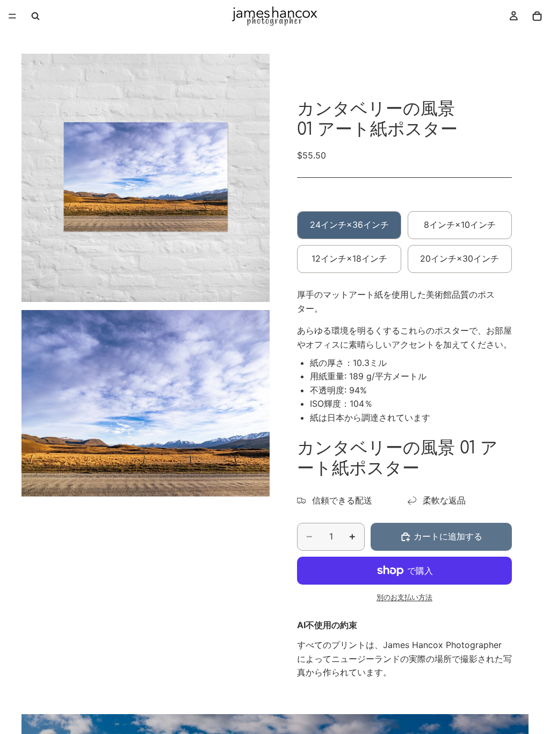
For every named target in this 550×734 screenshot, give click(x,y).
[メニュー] (12, 16)
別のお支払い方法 (404, 597)
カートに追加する (448, 536)
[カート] (537, 16)
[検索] (35, 16)
